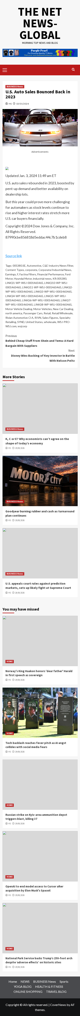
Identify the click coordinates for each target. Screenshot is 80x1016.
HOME (10, 661)
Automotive (34, 265)
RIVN (38, 317)
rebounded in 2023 (41, 183)
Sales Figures (50, 317)
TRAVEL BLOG (56, 991)
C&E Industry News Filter (58, 265)
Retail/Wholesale (62, 313)
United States (34, 322)
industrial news (42, 278)
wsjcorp (22, 326)
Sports (64, 981)
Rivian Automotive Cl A (19, 317)
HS (10, 103)
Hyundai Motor (23, 278)
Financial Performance (50, 274)
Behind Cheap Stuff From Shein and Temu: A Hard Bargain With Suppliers (39, 341)
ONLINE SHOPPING (28, 991)
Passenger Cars (33, 313)
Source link (13, 256)
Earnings (10, 274)
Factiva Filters (27, 274)
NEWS (25, 981)
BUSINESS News (15, 86)
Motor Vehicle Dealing (18, 309)
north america (13, 313)
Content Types (14, 269)
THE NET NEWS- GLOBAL (40, 23)
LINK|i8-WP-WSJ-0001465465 (53, 304)
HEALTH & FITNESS (49, 986)
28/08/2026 (19, 592)
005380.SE (19, 265)
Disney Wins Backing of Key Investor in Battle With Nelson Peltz (43, 355)
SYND (20, 322)
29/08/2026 (19, 448)
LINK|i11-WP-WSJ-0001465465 (41, 287)
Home (13, 981)
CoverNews (58, 1005)
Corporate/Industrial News (54, 269)
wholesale (50, 322)
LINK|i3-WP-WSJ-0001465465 (53, 291)
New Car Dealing (63, 309)
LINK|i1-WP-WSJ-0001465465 (24, 282)
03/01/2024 (22, 103)
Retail (47, 313)
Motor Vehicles (42, 309)
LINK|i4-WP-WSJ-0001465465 (24, 296)
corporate (31, 269)
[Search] (73, 69)
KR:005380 (59, 278)
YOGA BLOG (22, 986)
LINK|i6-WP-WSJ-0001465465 (41, 300)
